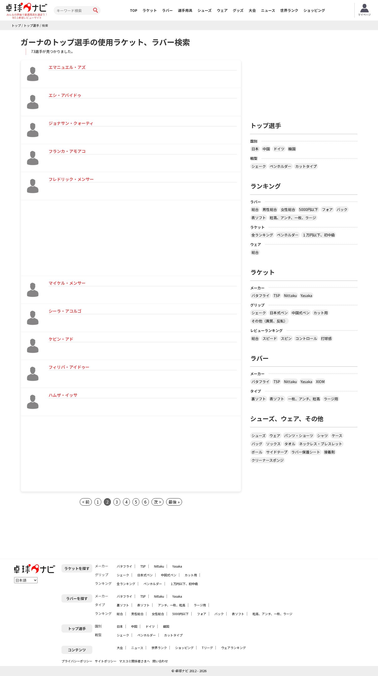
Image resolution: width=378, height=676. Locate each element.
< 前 (85, 502)
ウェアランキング (233, 647)
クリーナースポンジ (267, 460)
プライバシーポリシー (76, 661)
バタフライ (260, 295)
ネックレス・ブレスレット (320, 443)
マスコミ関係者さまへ (134, 661)
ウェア (222, 10)
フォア (327, 209)
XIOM (320, 381)
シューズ (204, 10)
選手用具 (185, 10)
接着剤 (329, 452)
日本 (255, 148)
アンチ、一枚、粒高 (171, 605)
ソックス (273, 443)
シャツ (322, 435)
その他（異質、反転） (269, 320)
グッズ (238, 10)
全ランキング (262, 234)
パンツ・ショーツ (298, 435)
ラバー (167, 10)
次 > (157, 502)
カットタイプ (306, 166)
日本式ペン (279, 312)
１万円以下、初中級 (318, 234)
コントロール (306, 338)
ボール (256, 452)
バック (342, 209)
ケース (337, 435)
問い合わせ (160, 661)
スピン (286, 338)
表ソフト (258, 217)
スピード (270, 338)
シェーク (258, 166)
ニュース (268, 10)
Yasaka (306, 295)
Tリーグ (207, 647)
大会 (252, 10)
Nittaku (290, 295)
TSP (276, 295)
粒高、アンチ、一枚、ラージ (293, 217)
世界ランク (289, 10)
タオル (289, 443)
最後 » (174, 502)
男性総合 (270, 209)
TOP (133, 10)
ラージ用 (331, 398)
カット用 (320, 312)
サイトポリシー (105, 661)
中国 (266, 148)
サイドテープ (276, 452)
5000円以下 (308, 209)
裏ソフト (258, 398)
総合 (255, 209)
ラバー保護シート (305, 452)
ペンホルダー (280, 166)
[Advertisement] (65, 239)
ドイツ (279, 148)
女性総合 (288, 209)
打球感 (326, 338)
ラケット (149, 10)
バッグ (256, 443)
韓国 (291, 148)
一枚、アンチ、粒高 (304, 398)
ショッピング (314, 10)
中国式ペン (301, 312)
